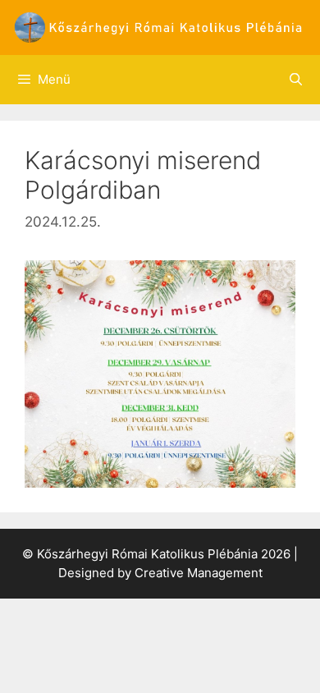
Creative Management (199, 573)
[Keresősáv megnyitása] (296, 79)
